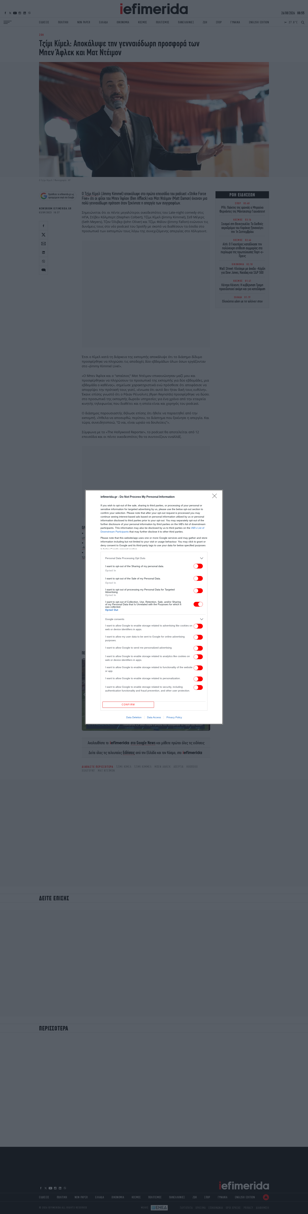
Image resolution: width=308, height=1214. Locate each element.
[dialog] (154, 607)
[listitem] (154, 558)
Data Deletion (134, 717)
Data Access (154, 717)
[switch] (198, 566)
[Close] (215, 497)
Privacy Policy (174, 717)
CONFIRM (128, 704)
